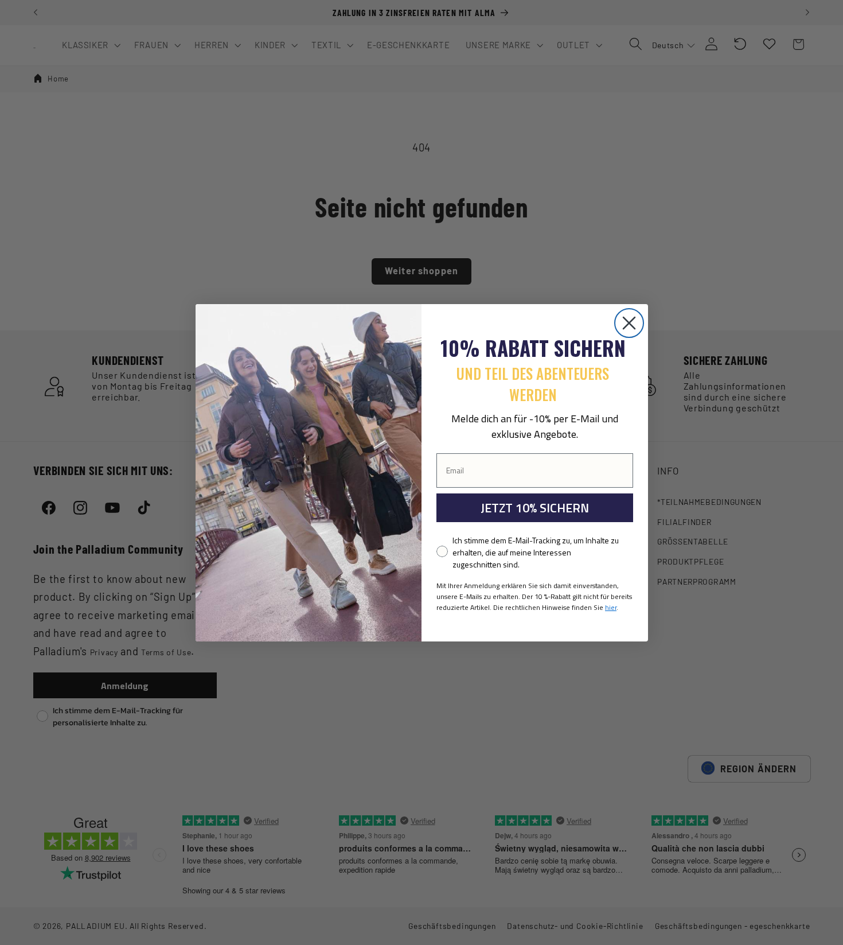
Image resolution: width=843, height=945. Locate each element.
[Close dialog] (629, 323)
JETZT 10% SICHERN (535, 508)
